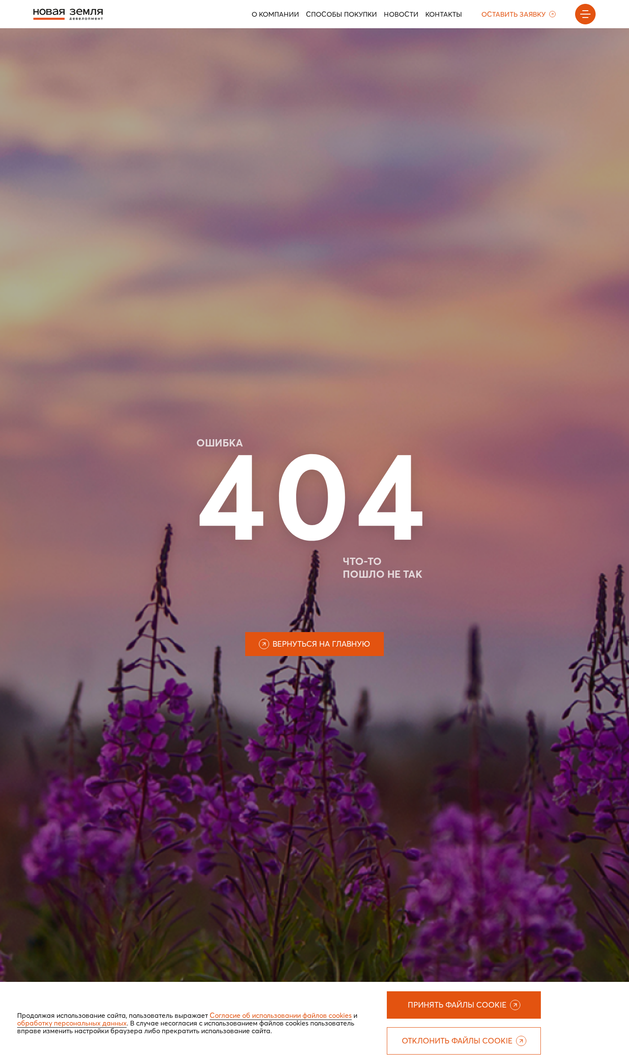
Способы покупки (341, 14)
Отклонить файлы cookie (457, 1041)
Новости (401, 14)
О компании (275, 14)
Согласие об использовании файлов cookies (281, 1015)
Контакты (443, 14)
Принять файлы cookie (457, 1005)
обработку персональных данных (72, 1023)
